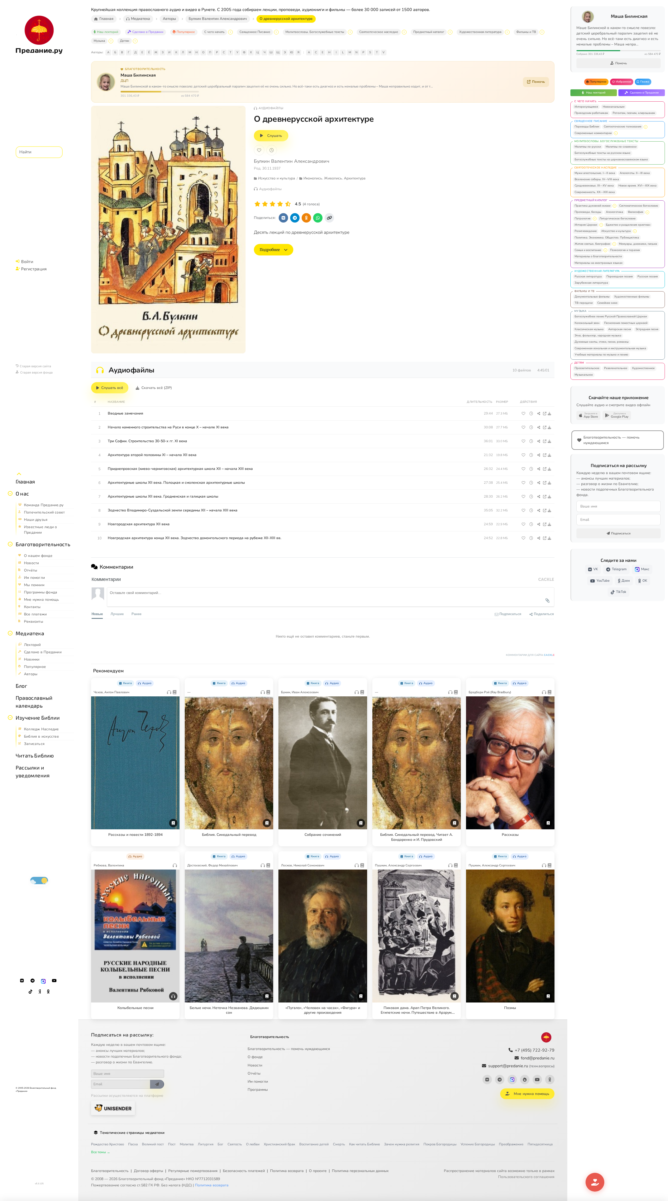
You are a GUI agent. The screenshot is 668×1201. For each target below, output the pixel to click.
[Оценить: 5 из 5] (288, 204)
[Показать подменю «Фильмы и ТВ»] (542, 32)
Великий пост (153, 1144)
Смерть (339, 1144)
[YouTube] (54, 981)
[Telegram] (32, 981)
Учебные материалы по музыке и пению (601, 355)
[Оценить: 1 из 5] (257, 204)
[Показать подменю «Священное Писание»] (276, 32)
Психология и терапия (625, 250)
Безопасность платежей (244, 1170)
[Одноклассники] (48, 992)
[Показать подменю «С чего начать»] (230, 32)
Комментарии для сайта (530, 655)
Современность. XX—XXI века (595, 192)
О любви (253, 1144)
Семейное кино (607, 303)
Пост (172, 1144)
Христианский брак (279, 1144)
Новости (255, 1065)
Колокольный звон (587, 323)
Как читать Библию (364, 1144)
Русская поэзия (647, 276)
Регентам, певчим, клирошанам (634, 113)
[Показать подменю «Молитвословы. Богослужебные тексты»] (350, 32)
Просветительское (587, 368)
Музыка (99, 41)
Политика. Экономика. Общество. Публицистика (607, 238)
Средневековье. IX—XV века (594, 186)
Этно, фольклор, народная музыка (598, 335)
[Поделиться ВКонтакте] (283, 218)
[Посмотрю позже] (172, 682)
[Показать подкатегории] (645, 127)
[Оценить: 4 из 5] (280, 204)
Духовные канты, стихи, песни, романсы (602, 342)
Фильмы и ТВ (526, 32)
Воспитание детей (314, 1144)
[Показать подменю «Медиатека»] (10, 633)
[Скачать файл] (550, 413)
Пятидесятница (540, 1144)
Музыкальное (584, 375)
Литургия (205, 1144)
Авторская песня (619, 329)
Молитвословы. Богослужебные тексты (314, 32)
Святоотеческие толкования (622, 127)
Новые (97, 613)
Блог (21, 686)
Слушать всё (112, 387)
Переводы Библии (587, 127)
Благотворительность (43, 544)
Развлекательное (615, 368)
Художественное (643, 368)
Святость (235, 1144)
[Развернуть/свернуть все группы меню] (19, 474)
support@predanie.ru (521, 1066)
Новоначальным (613, 107)
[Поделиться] (539, 413)
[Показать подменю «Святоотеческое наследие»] (404, 32)
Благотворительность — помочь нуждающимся (289, 1048)
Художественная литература (480, 32)
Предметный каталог (428, 32)
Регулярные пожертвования (193, 1170)
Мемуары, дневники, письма (638, 244)
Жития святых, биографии (592, 244)
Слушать (274, 135)
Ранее (136, 613)
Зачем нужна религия (401, 1144)
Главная (25, 481)
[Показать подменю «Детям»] (135, 41)
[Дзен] (40, 992)
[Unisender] (113, 1108)
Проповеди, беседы (588, 212)
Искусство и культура (616, 231)
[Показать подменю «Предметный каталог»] (450, 32)
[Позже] (271, 150)
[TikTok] (30, 992)
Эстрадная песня (647, 329)
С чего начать (214, 32)
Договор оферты (148, 1170)
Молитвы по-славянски (621, 147)
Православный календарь (34, 702)
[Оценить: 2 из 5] (265, 204)
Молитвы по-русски (588, 147)
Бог (220, 1144)
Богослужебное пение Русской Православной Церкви (611, 316)
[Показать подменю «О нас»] (10, 493)
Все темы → (100, 1152)
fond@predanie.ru (537, 1058)
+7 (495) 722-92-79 (534, 1050)
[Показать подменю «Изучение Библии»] (10, 717)
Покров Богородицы (440, 1144)
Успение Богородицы (478, 1144)
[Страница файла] (545, 413)
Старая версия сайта (35, 366)
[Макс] (43, 981)
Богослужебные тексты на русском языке (602, 153)
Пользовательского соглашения (526, 1176)
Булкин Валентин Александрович (291, 161)
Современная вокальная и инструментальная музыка (610, 348)
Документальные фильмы (592, 297)
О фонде (255, 1056)
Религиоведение (586, 231)
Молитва (187, 1144)
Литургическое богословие (617, 218)
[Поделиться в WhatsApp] (318, 218)
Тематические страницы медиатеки (132, 1132)
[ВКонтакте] (21, 981)
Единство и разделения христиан (628, 225)
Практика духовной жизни (592, 206)
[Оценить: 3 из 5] (272, 204)
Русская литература (588, 276)
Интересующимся (586, 107)
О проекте (318, 1170)
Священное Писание (255, 32)
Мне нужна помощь (531, 1093)
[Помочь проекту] (595, 1182)
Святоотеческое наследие (378, 32)
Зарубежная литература (591, 283)
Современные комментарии (593, 133)
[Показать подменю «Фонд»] (10, 544)
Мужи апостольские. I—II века (595, 173)
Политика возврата (287, 1170)
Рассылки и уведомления (33, 771)
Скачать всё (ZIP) (156, 387)
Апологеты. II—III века (635, 173)
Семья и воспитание (588, 250)
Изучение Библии (38, 717)
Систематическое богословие (638, 206)
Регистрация (34, 268)
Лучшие (117, 613)
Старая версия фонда (36, 372)
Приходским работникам (591, 113)
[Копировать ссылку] (329, 218)
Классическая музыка (589, 329)
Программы (258, 1089)
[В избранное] (259, 150)
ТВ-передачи (584, 303)
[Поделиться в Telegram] (295, 218)
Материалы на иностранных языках (599, 263)
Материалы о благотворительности (598, 256)
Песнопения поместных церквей (625, 323)
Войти (27, 261)
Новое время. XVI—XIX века (637, 186)
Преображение (511, 1144)
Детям (124, 41)
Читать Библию (35, 755)
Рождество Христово (107, 1144)
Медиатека (30, 633)
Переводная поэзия (619, 276)
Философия (635, 212)
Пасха (133, 1144)
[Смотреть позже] (531, 413)
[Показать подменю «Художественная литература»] (507, 32)
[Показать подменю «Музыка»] (111, 41)
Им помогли (258, 1081)
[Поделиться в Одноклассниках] (306, 218)
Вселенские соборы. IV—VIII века (597, 179)
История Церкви (586, 225)
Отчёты (254, 1073)
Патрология (583, 218)
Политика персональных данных (360, 1170)
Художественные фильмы (631, 297)
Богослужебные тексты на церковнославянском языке (611, 159)
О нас (22, 493)
